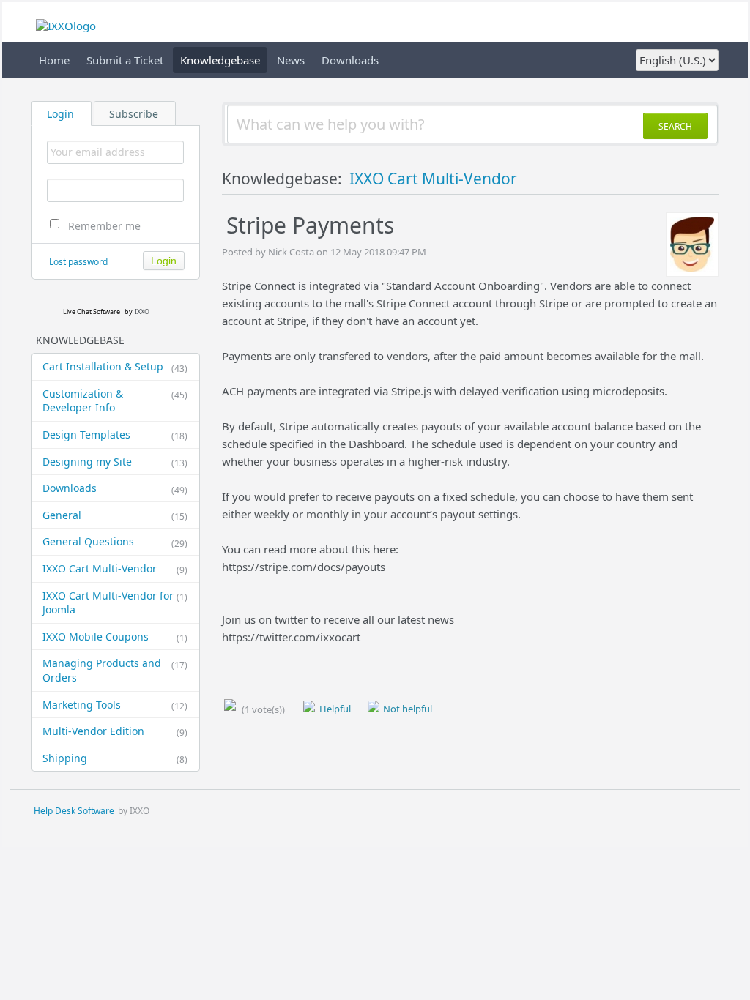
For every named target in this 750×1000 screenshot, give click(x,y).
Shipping (115, 758)
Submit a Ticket (124, 60)
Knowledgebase (220, 60)
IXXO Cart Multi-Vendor (115, 568)
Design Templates (115, 435)
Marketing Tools (115, 705)
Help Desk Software (74, 811)
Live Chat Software (91, 311)
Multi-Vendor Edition (115, 731)
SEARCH (675, 126)
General (115, 515)
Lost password (78, 261)
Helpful (334, 708)
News (291, 60)
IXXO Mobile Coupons (115, 637)
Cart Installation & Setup (115, 366)
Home (54, 60)
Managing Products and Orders (115, 670)
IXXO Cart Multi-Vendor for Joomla (115, 603)
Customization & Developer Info (115, 401)
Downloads (350, 60)
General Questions (115, 541)
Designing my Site (115, 462)
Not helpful (406, 708)
